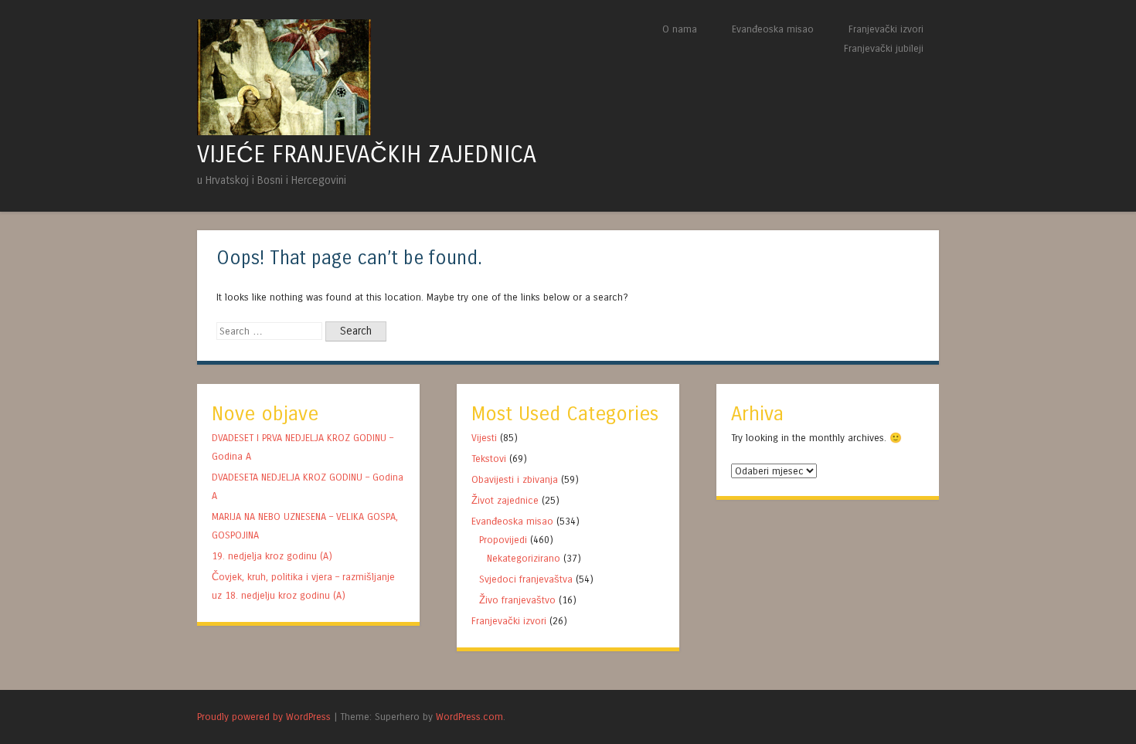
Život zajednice (505, 500)
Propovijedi (503, 539)
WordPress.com (469, 716)
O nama (679, 29)
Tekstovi (488, 458)
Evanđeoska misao (773, 29)
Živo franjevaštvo (517, 600)
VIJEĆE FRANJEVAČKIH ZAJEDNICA (366, 154)
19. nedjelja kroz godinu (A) (273, 556)
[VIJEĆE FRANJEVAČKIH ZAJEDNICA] (284, 131)
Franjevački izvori (886, 29)
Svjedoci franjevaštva (526, 579)
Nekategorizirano (523, 558)
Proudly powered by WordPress (264, 716)
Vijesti (484, 437)
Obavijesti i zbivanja (514, 479)
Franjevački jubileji (883, 48)
